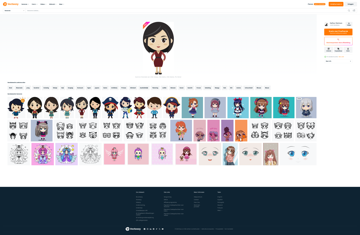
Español (220, 199)
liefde (164, 88)
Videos (42, 4)
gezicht (190, 88)
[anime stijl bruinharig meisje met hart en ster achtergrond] (270, 154)
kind (10, 88)
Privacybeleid (219, 229)
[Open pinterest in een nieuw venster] (153, 229)
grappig (70, 88)
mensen (173, 88)
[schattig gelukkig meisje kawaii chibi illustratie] (181, 130)
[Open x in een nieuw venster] (159, 229)
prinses (123, 88)
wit (231, 88)
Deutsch (220, 205)
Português (221, 202)
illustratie (19, 88)
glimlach (133, 88)
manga (217, 88)
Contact (196, 199)
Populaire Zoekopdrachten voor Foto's (174, 210)
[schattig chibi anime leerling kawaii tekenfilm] (283, 107)
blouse (259, 88)
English (220, 197)
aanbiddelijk (144, 88)
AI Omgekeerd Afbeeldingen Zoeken (145, 214)
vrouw (199, 88)
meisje (55, 88)
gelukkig (208, 88)
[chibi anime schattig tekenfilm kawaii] (238, 107)
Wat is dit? (341, 57)
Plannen (310, 4)
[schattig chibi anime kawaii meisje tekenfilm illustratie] (261, 107)
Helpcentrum (198, 197)
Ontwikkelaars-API (141, 210)
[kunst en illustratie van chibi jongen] (154, 107)
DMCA (166, 199)
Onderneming (140, 205)
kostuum (80, 88)
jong (28, 88)
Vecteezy (138, 199)
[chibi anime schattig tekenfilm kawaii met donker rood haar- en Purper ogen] (215, 107)
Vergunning (167, 197)
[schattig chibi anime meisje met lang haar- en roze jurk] (42, 130)
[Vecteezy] (10, 4)
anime (239, 88)
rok (224, 88)
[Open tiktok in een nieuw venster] (156, 229)
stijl (62, 88)
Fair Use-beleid (229, 229)
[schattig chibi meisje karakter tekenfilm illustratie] (192, 107)
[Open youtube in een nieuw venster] (162, 229)
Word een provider (197, 206)
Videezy (138, 202)
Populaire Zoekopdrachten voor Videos (174, 214)
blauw (267, 88)
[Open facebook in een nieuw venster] (144, 229)
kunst (181, 88)
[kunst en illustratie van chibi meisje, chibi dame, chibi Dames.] (16, 107)
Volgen (349, 25)
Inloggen (351, 4)
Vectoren (24, 4)
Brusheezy (139, 197)
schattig (46, 88)
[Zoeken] (349, 10)
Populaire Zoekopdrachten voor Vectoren (174, 206)
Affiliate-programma (170, 202)
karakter (36, 88)
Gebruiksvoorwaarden (208, 229)
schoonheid (249, 88)
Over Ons (197, 202)
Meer (60, 4)
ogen (89, 88)
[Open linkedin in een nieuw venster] (150, 229)
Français (220, 208)
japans (97, 88)
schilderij (114, 88)
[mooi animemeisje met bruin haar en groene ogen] (230, 154)
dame (105, 88)
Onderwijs (139, 208)
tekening (155, 88)
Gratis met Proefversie (338, 32)
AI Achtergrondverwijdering (145, 217)
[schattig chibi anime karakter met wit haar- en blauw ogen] (306, 107)
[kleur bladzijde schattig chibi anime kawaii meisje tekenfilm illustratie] (19, 154)
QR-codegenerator (142, 220)
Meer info (328, 61)
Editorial (52, 4)
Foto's (34, 4)
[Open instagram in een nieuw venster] (147, 229)
